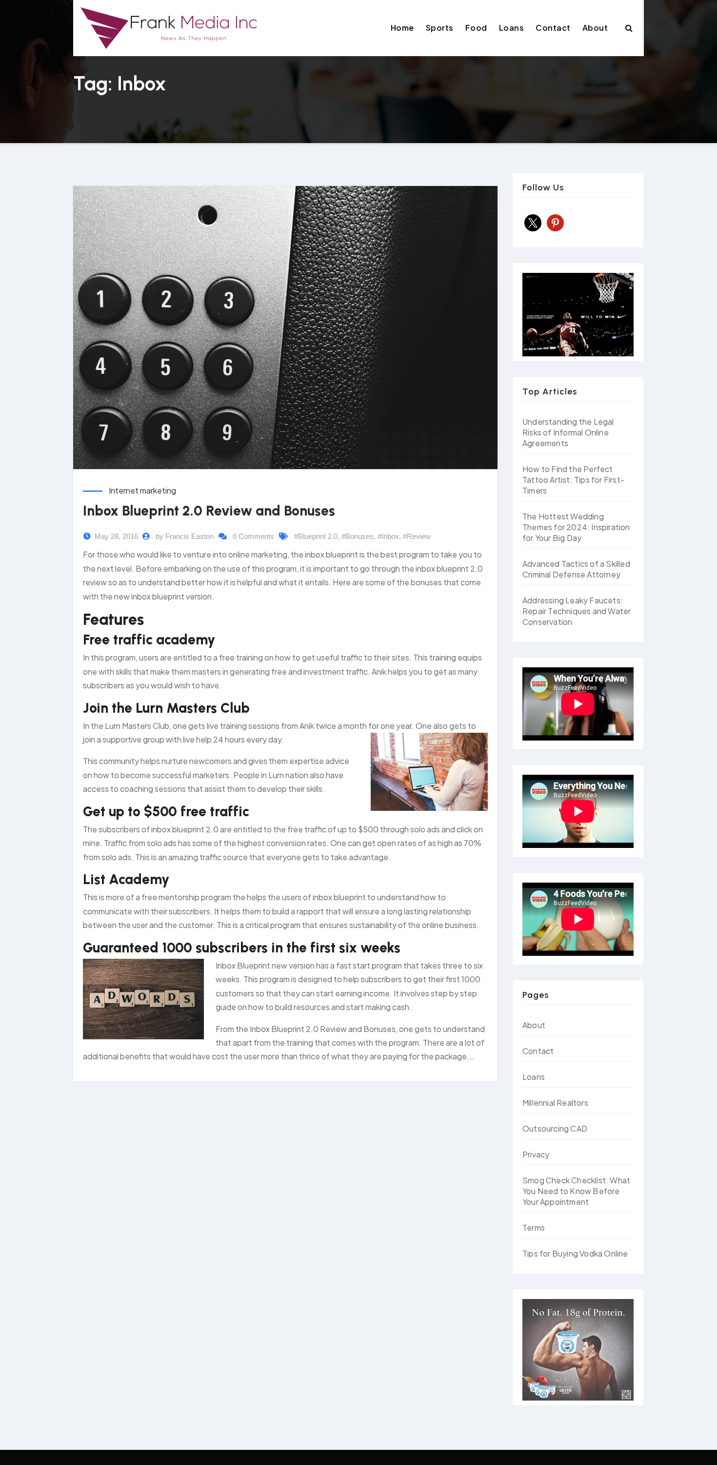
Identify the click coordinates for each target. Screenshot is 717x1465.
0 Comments (253, 536)
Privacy (535, 1154)
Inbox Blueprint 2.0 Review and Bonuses (209, 510)
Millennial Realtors (555, 1102)
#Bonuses (357, 536)
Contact (553, 27)
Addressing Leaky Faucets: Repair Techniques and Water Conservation (576, 611)
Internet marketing (142, 490)
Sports (440, 27)
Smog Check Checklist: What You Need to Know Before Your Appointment (576, 1191)
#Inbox (388, 536)
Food (476, 27)
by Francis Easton (185, 536)
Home (402, 27)
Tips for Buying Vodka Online (575, 1253)
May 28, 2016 (116, 536)
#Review (417, 536)
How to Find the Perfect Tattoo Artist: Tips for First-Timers (573, 479)
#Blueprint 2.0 (316, 536)
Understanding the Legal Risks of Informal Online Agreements (568, 432)
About (595, 27)
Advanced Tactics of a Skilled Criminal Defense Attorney (576, 568)
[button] (629, 28)
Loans (511, 27)
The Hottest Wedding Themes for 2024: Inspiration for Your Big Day (576, 527)
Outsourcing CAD (554, 1128)
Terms (533, 1227)
